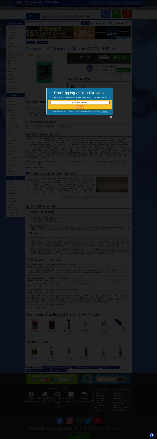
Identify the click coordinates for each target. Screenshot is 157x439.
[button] (152, 435)
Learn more (104, 111)
